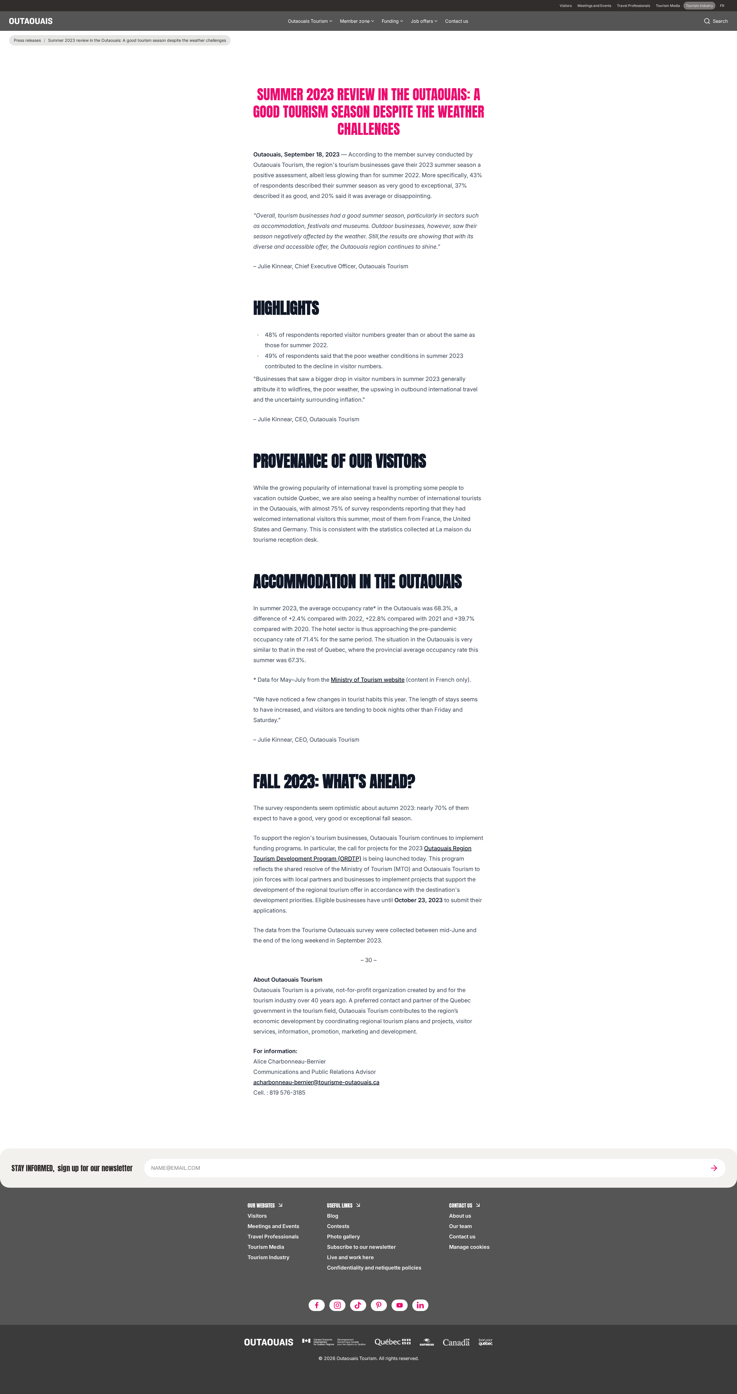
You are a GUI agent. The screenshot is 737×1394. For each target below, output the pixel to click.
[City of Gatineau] (427, 1342)
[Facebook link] (317, 1305)
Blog (332, 1216)
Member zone (355, 21)
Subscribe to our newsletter (361, 1247)
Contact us (456, 21)
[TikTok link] (358, 1305)
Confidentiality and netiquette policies (374, 1268)
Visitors (566, 5)
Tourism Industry (699, 5)
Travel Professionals (633, 5)
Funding (390, 21)
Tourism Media (668, 5)
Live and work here (350, 1257)
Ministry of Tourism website (367, 679)
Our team (460, 1226)
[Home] (30, 21)
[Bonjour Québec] (486, 1342)
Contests (338, 1226)
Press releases (27, 40)
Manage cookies (469, 1247)
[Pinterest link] (379, 1305)
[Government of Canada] (456, 1342)
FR (722, 5)
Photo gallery (343, 1237)
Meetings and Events (594, 5)
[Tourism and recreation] (393, 1342)
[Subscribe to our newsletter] (714, 1168)
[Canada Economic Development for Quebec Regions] (334, 1342)
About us (460, 1216)
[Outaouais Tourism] (268, 1342)
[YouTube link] (400, 1305)
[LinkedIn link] (420, 1305)
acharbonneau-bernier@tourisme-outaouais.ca (316, 1082)
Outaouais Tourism (308, 21)
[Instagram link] (337, 1305)
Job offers (422, 21)
